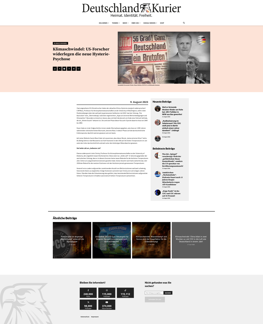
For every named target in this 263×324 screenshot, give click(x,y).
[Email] (78, 69)
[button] (183, 23)
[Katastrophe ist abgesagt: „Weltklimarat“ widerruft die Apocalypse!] (72, 240)
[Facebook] (69, 69)
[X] (60, 69)
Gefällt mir (88, 288)
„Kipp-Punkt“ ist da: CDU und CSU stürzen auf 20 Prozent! (171, 193)
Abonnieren (107, 300)
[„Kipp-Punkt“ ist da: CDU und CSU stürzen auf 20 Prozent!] (158, 193)
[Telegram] (64, 69)
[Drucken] (74, 69)
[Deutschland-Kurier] (131, 10)
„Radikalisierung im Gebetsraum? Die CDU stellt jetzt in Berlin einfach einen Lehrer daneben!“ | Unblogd (171, 126)
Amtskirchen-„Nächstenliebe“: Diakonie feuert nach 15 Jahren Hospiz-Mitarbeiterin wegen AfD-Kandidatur (172, 178)
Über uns (135, 23)
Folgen (107, 288)
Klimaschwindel (60, 43)
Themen (115, 23)
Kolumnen (103, 23)
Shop (162, 23)
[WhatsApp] (55, 69)
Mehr (125, 23)
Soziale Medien (149, 23)
